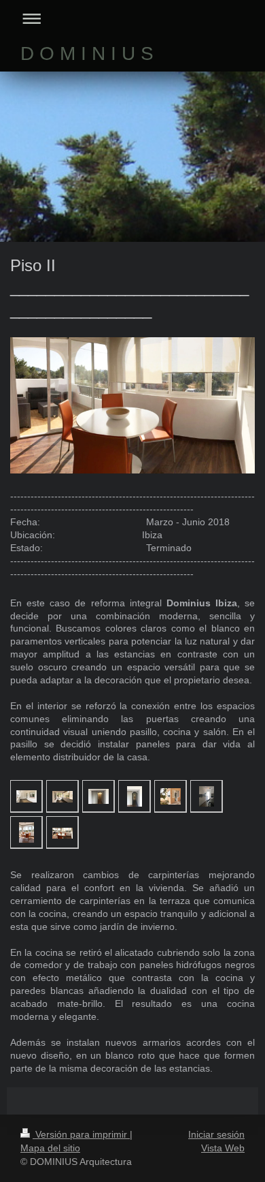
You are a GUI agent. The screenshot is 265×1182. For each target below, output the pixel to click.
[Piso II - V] (170, 796)
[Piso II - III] (98, 796)
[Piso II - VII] (26, 832)
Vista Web (223, 1147)
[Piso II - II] (62, 796)
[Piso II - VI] (206, 796)
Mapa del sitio (50, 1147)
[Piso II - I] (26, 796)
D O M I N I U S (87, 53)
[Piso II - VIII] (62, 832)
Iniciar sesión (216, 1134)
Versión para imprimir (81, 1134)
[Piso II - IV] (134, 796)
